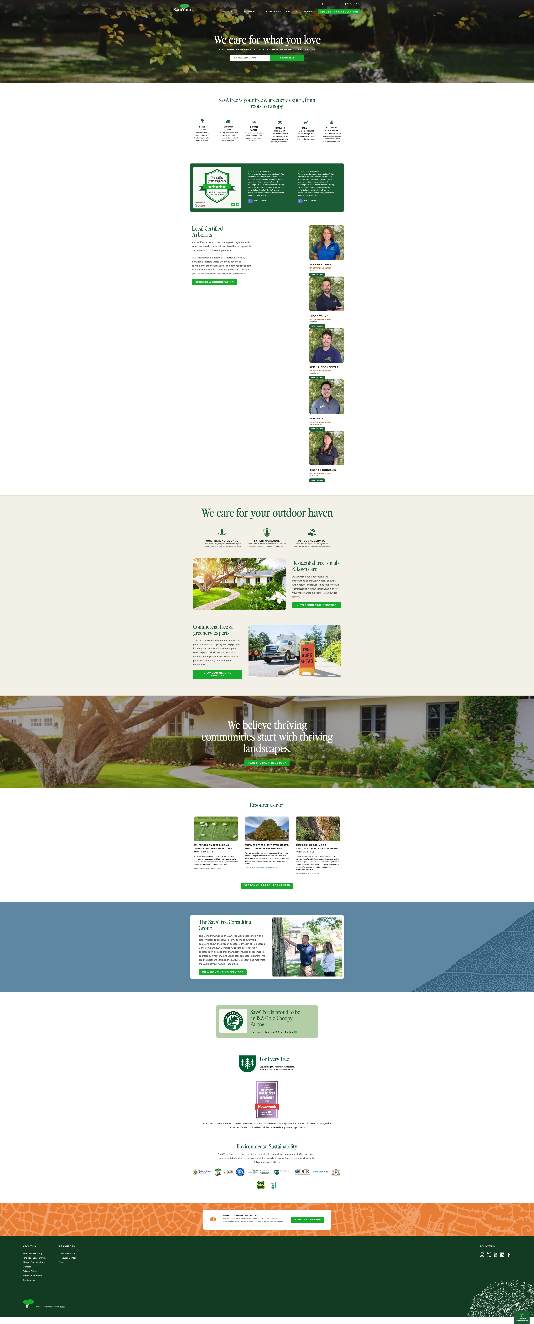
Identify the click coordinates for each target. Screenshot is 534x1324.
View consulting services (222, 972)
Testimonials (29, 1280)
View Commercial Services (217, 674)
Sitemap (62, 1306)
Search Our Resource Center (267, 885)
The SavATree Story (32, 1253)
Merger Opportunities (34, 1262)
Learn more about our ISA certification (272, 1032)
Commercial (251, 12)
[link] (280, 132)
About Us (291, 12)
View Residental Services (316, 605)
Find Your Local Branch (34, 1258)
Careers (308, 12)
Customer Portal (353, 4)
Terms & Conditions (32, 1276)
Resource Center (67, 1258)
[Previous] (233, 204)
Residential (230, 12)
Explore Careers (308, 1219)
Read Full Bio (317, 274)
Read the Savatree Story (267, 763)
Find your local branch (332, 4)
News (62, 1262)
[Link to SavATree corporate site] (183, 8)
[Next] (237, 204)
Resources (272, 12)
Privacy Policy (30, 1271)
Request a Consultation (339, 12)
